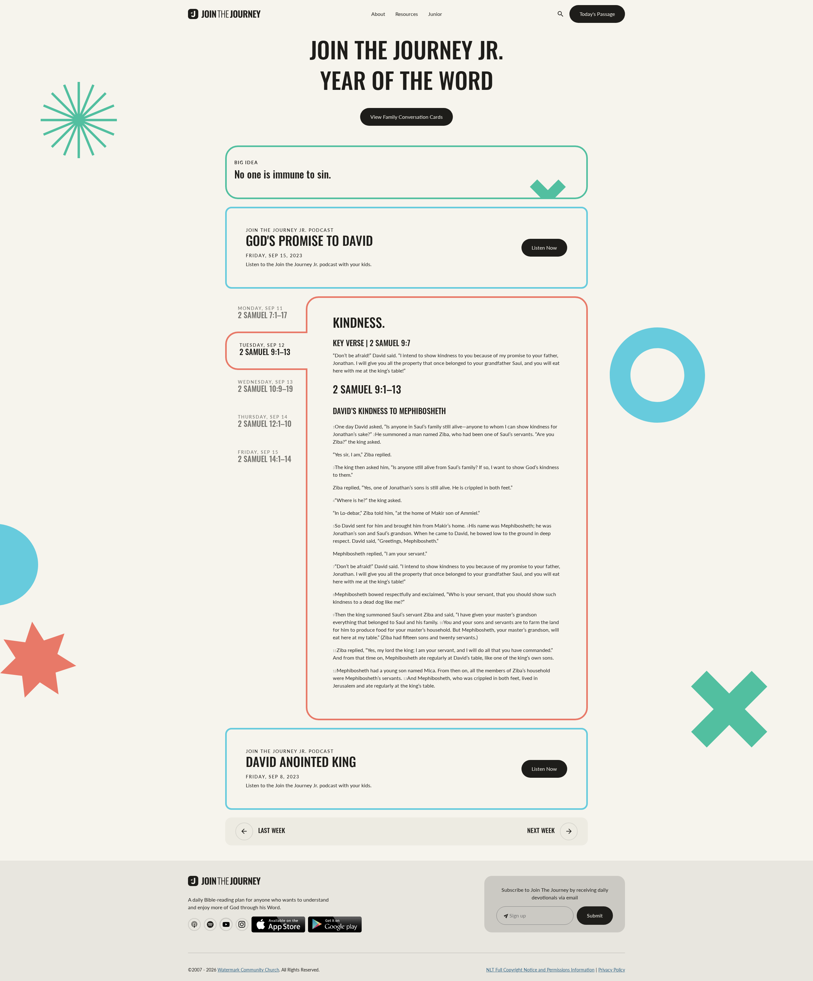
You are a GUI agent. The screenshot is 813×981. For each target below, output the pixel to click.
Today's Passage (597, 13)
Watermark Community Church (248, 969)
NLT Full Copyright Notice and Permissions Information (540, 969)
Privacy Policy (611, 969)
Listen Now (544, 247)
